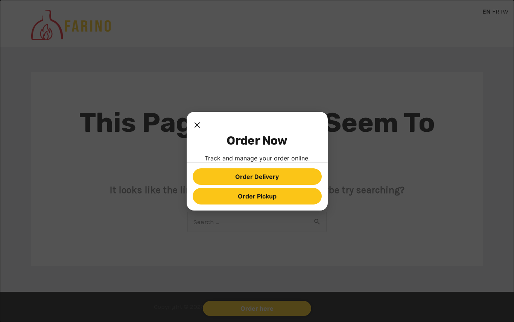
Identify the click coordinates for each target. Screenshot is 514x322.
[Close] (197, 125)
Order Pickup (257, 196)
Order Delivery (257, 176)
